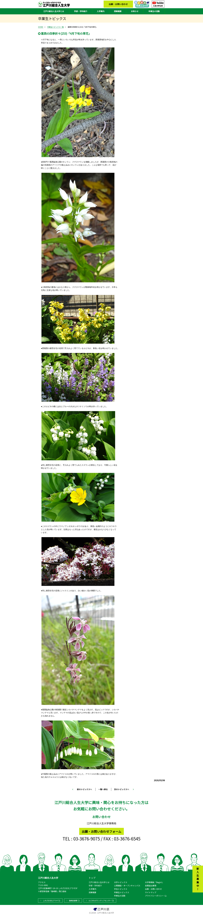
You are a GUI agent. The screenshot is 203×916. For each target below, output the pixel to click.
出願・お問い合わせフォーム (101, 831)
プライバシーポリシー (154, 895)
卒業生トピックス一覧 (55, 27)
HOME (40, 27)
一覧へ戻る (103, 789)
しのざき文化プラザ (50, 900)
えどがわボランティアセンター (99, 900)
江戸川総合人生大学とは (53, 11)
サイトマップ (150, 892)
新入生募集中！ (197, 879)
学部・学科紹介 (80, 11)
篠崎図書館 (73, 900)
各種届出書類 (150, 885)
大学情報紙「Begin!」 (154, 882)
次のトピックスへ (121, 789)
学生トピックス (120, 889)
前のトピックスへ (84, 789)
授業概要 (117, 11)
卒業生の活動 (154, 11)
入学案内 (100, 11)
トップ (92, 877)
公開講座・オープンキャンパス (127, 885)
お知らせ (135, 11)
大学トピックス (120, 882)
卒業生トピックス (121, 892)
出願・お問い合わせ (118, 4)
